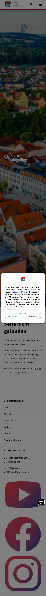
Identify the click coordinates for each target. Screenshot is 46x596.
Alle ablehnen (32, 316)
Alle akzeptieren (13, 316)
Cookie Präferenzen (21, 292)
